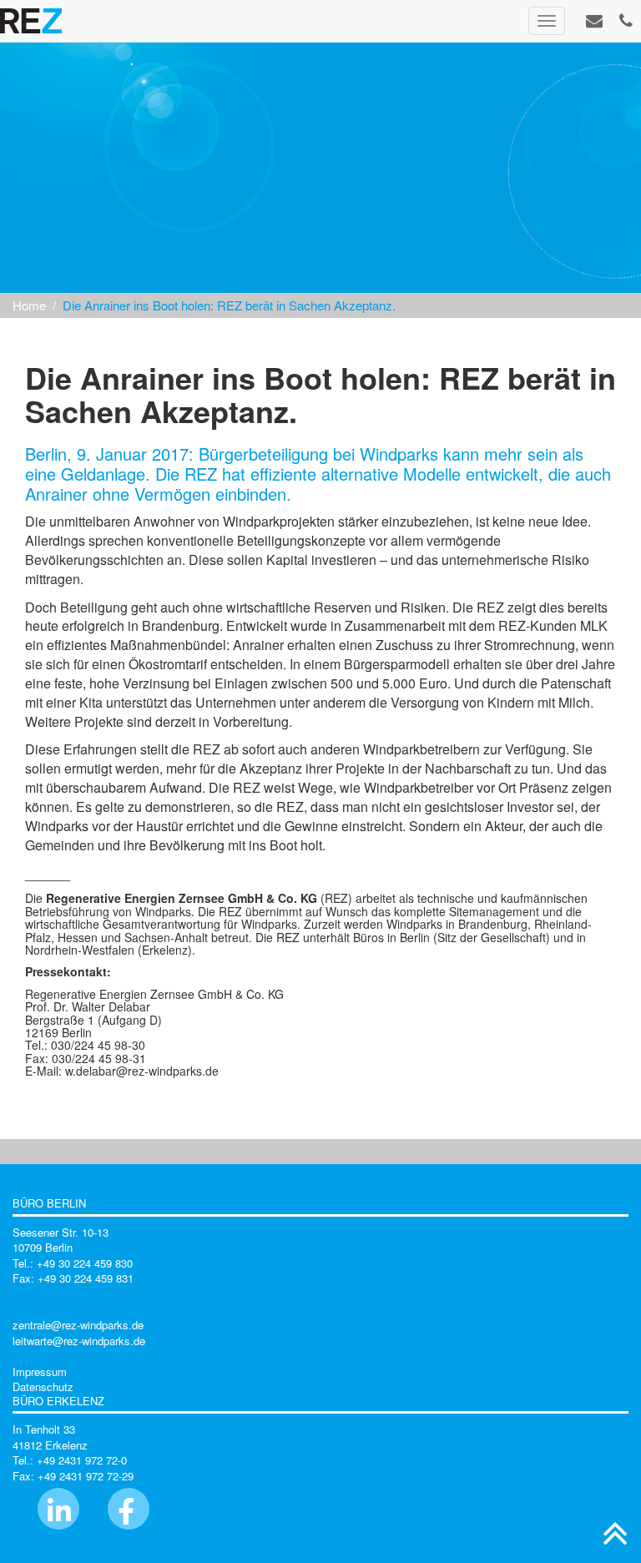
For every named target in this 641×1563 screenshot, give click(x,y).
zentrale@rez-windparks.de (78, 1325)
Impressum (40, 1371)
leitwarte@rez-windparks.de (79, 1341)
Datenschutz (43, 1386)
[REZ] (31, 21)
